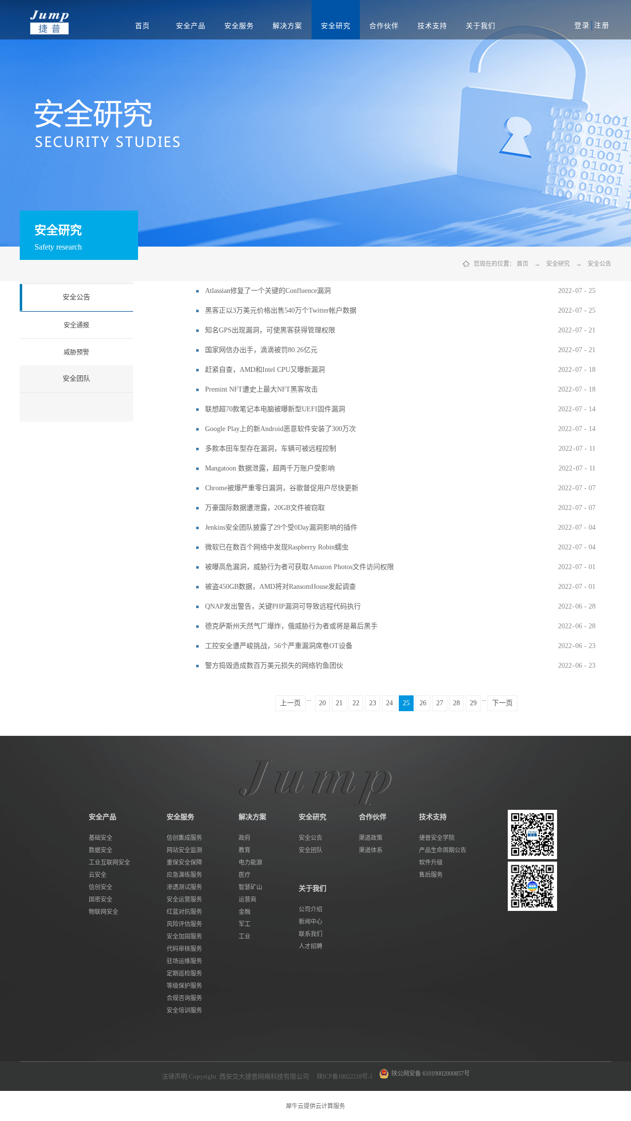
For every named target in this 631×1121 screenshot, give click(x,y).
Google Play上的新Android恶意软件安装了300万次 (280, 429)
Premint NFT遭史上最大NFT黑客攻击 (261, 389)
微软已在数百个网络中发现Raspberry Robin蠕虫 (277, 547)
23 (372, 703)
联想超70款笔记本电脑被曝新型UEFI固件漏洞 (275, 409)
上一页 (290, 703)
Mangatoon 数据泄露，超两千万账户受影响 (270, 468)
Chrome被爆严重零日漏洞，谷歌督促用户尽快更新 (281, 488)
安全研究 (558, 263)
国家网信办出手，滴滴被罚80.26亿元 (261, 350)
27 (439, 703)
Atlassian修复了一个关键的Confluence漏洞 (268, 290)
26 (423, 703)
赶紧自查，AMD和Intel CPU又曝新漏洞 (265, 369)
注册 (602, 25)
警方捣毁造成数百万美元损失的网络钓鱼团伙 (274, 665)
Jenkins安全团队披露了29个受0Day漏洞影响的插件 (281, 527)
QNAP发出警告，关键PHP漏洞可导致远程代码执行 (283, 606)
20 (322, 703)
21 (339, 703)
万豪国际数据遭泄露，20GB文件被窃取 (265, 507)
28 (456, 703)
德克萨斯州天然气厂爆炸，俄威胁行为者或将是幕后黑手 (291, 626)
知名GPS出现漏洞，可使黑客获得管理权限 (270, 330)
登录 (582, 25)
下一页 (502, 703)
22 (355, 703)
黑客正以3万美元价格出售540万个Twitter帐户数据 (280, 310)
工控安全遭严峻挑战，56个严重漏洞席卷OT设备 (278, 646)
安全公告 (599, 263)
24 (389, 703)
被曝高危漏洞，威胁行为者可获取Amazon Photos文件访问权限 (299, 567)
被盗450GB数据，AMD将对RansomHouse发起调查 (280, 586)
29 (473, 703)
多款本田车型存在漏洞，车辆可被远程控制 (270, 448)
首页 (142, 26)
